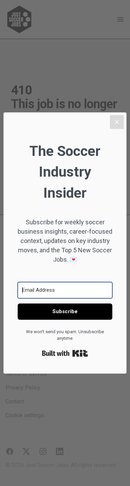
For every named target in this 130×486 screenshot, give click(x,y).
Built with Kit (65, 353)
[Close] (117, 122)
